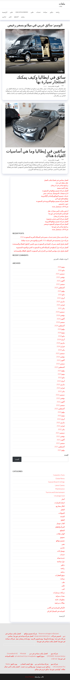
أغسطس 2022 (60, 409)
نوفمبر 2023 (60, 357)
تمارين (4, 17)
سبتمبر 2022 (60, 405)
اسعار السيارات (59, 503)
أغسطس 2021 (60, 447)
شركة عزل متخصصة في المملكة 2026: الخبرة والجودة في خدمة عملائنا (44, 240)
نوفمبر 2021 (60, 436)
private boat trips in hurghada (25, 656)
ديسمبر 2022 (60, 395)
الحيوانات (61, 513)
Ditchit (41, 467)
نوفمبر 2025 (60, 277)
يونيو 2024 (61, 333)
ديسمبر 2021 (60, 433)
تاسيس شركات (56, 636)
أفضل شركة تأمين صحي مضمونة (57, 219)
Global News (60, 478)
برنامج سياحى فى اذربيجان (59, 185)
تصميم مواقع (60, 541)
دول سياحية (61, 561)
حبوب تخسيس (63, 204)
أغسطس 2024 (60, 326)
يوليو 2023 (61, 371)
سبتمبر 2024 (60, 322)
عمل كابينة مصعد (62, 188)
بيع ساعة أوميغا (49, 639)
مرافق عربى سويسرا (43, 667)
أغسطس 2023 (60, 367)
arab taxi (54, 659)
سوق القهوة (40, 656)
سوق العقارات (60, 575)
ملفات (62, 3)
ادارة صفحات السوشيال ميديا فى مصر (55, 193)
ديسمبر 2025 (60, 274)
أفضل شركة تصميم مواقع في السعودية (55, 191)
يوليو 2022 (61, 412)
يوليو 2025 (61, 291)
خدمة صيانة (61, 558)
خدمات (38, 12)
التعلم (63, 510)
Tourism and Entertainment (55, 492)
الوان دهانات (60, 534)
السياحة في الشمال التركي (56, 611)
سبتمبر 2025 (60, 284)
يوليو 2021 (61, 450)
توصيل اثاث (61, 551)
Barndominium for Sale (59, 467)
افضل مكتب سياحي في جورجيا (47, 641)
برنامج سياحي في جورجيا (60, 227)
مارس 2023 (61, 384)
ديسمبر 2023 (60, 353)
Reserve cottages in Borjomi (49, 634)
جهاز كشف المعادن (27, 664)
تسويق (62, 537)
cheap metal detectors (42, 636)
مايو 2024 (61, 336)
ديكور (51, 12)
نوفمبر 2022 (60, 398)
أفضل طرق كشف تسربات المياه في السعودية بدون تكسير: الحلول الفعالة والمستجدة (40, 244)
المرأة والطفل (60, 527)
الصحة (62, 516)
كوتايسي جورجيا (55, 669)
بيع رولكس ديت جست (28, 667)
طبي (11, 12)
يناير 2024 (61, 350)
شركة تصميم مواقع (30, 634)
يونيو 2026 (61, 267)
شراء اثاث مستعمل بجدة (60, 206)
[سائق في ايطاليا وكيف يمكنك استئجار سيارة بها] (35, 51)
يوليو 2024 (61, 329)
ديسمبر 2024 (60, 312)
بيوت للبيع (14, 664)
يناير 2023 (61, 391)
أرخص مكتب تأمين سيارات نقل (58, 211)
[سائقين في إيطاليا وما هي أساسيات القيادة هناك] (35, 125)
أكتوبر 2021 (61, 440)
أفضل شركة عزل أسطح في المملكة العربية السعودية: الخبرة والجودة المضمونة (42, 247)
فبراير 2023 (61, 388)
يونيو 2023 (61, 374)
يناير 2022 (61, 429)
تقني (10, 17)
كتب (63, 589)
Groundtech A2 (12, 653)
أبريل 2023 (61, 381)
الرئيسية (4, 12)
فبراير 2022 (61, 426)
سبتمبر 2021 (60, 443)
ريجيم (23, 17)
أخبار (63, 499)
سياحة (45, 12)
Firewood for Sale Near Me (22, 467)
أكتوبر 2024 (61, 319)
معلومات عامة (60, 599)
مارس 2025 (61, 301)
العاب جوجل (61, 523)
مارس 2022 (61, 422)
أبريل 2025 (61, 298)
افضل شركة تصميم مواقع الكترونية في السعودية (52, 201)
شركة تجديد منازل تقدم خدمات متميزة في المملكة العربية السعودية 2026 (44, 237)
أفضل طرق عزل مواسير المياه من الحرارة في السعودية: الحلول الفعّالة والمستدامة (41, 251)
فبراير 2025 (61, 305)
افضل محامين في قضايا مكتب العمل (56, 180)
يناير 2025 (61, 308)
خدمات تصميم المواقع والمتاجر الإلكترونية (54, 196)
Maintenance (60, 489)
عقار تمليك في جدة (62, 183)
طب (63, 582)
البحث (66, 455)
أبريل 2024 (61, 339)
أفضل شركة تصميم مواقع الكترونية (56, 221)
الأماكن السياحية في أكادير (56, 608)
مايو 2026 (61, 270)
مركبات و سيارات (59, 593)
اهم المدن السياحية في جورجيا (58, 214)
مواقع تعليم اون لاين (61, 199)
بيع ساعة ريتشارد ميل (23, 639)
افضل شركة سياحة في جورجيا (23, 636)
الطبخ (63, 520)
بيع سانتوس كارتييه (37, 639)
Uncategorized (21, 12)
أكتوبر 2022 (61, 402)
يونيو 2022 (61, 416)
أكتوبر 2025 (61, 281)
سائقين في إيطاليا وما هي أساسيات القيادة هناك (36, 153)
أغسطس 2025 (60, 288)
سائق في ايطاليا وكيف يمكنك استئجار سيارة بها (41, 79)
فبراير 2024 (61, 346)
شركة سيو (54, 653)
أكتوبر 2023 (61, 360)
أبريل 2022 (61, 419)
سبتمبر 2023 (60, 364)
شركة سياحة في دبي (41, 664)
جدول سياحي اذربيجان (61, 216)
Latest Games (60, 485)
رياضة (58, 12)
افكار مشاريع (60, 506)
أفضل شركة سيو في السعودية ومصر (56, 224)
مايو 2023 (61, 377)
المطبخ (16, 17)
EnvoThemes (29, 677)
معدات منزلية (60, 596)
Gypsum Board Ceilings (56, 482)
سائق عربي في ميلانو (42, 669)
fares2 (45, 86)
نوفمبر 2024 (60, 315)
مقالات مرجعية (60, 603)
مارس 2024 (61, 343)
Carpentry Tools (59, 475)
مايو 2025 (61, 294)
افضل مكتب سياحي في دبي (38, 653)
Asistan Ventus (60, 656)
